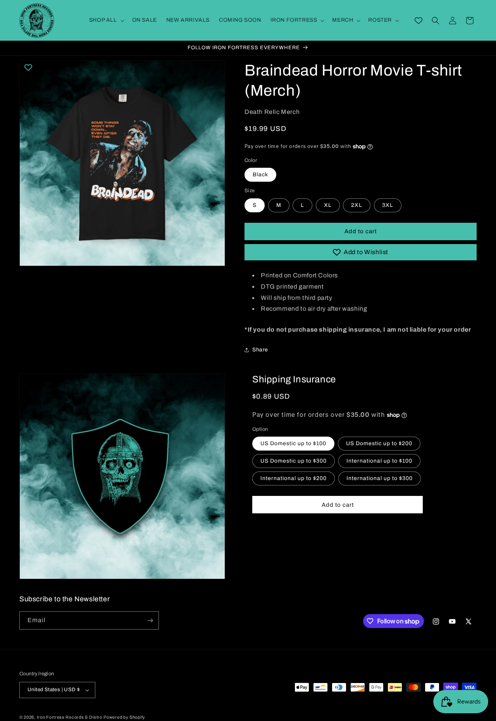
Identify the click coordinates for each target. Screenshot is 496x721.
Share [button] (260, 350)
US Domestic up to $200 (379, 443)
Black (260, 174)
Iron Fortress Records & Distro (69, 717)
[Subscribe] (149, 620)
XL (328, 205)
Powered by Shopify (124, 717)
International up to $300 (379, 478)
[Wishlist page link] (418, 20)
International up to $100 (379, 461)
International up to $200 (293, 478)
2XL (356, 205)
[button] (105, 20)
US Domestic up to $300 (293, 461)
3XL (387, 205)
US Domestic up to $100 (293, 443)
